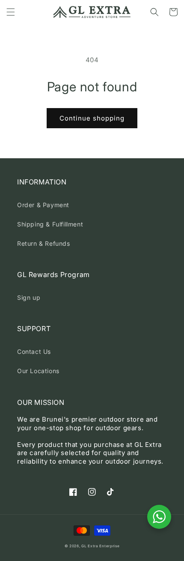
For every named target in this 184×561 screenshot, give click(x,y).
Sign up (28, 297)
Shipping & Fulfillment (50, 224)
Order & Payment (43, 204)
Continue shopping (92, 118)
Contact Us (34, 351)
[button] (10, 12)
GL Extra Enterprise (100, 546)
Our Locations (38, 370)
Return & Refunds (43, 243)
